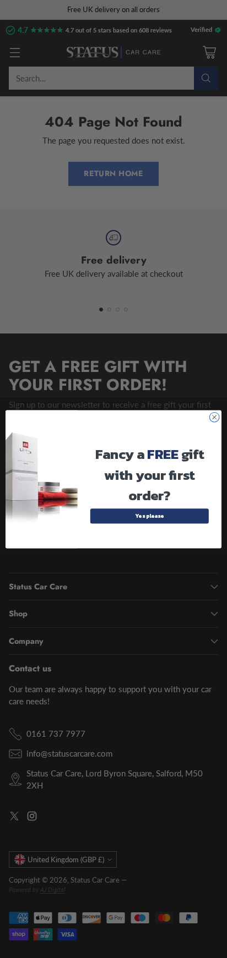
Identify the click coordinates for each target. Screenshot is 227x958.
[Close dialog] (214, 417)
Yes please (149, 516)
